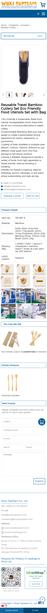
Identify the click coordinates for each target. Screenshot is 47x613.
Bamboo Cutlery (8, 27)
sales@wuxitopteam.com (14, 186)
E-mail (35, 610)
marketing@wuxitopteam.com (17, 189)
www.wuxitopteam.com (17, 528)
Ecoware (25, 25)
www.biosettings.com (16, 532)
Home (4, 25)
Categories (14, 25)
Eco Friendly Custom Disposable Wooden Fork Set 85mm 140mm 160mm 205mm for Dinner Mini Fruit (19, 352)
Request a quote (12, 196)
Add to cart (33, 196)
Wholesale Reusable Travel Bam (11, 395)
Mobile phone (12, 610)
